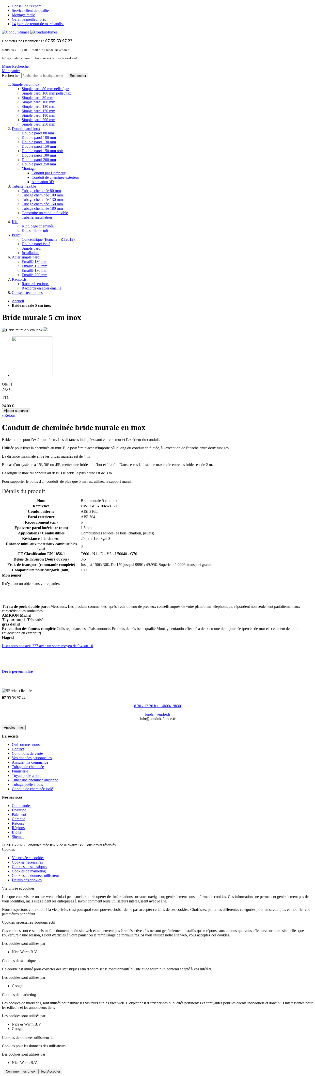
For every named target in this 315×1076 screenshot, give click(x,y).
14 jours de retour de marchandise (38, 24)
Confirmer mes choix (20, 1071)
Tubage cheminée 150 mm (42, 204)
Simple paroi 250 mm (38, 124)
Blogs (16, 832)
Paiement (19, 814)
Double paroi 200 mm (39, 160)
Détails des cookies (27, 880)
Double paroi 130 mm (39, 142)
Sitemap (18, 837)
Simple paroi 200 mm (38, 120)
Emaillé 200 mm (34, 275)
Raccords (19, 279)
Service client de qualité (30, 10)
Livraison (19, 810)
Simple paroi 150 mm (38, 111)
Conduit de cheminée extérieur (55, 177)
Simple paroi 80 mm (37, 98)
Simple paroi (31, 248)
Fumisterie (20, 771)
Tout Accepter (50, 1071)
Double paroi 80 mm (38, 133)
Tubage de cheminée (28, 767)
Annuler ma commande (30, 762)
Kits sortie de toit (35, 230)
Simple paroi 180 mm (38, 115)
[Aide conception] (157, 654)
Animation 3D (43, 182)
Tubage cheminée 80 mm (41, 191)
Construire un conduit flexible (45, 213)
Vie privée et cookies (28, 858)
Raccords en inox (35, 284)
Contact (18, 749)
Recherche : (11, 75)
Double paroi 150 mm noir (42, 151)
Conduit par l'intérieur (48, 173)
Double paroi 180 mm (39, 155)
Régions (18, 828)
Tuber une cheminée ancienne (35, 780)
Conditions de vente (27, 753)
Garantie (18, 819)
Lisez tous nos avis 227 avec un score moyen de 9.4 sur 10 (47, 646)
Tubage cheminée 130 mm (42, 199)
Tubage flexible (24, 186)
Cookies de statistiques (29, 867)
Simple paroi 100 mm (38, 102)
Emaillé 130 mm (34, 261)
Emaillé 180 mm (34, 270)
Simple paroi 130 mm (38, 106)
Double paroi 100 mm (39, 137)
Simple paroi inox (25, 84)
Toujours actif (44, 922)
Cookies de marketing (29, 871)
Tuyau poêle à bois (26, 775)
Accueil (18, 301)
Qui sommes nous (26, 744)
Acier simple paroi (26, 257)
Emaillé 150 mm (34, 266)
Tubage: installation (37, 217)
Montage (28, 168)
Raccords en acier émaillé (41, 288)
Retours (18, 823)
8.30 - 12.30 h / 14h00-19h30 (157, 706)
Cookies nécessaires (27, 862)
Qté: (5, 384)
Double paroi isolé (36, 244)
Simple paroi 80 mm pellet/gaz (45, 89)
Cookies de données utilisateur (35, 875)
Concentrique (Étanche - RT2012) (48, 239)
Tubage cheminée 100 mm (42, 195)
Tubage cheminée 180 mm (42, 208)
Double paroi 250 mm (39, 164)
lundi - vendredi (157, 714)
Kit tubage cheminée (38, 226)
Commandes (21, 805)
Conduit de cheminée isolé (32, 789)
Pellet (16, 235)
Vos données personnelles (32, 758)
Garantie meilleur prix (29, 19)
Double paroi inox (26, 129)
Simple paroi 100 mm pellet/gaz (46, 93)
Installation (30, 253)
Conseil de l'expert (26, 6)
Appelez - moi (14, 727)
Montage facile (23, 15)
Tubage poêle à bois (27, 784)
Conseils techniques (27, 292)
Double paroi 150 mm (39, 146)
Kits (15, 222)
